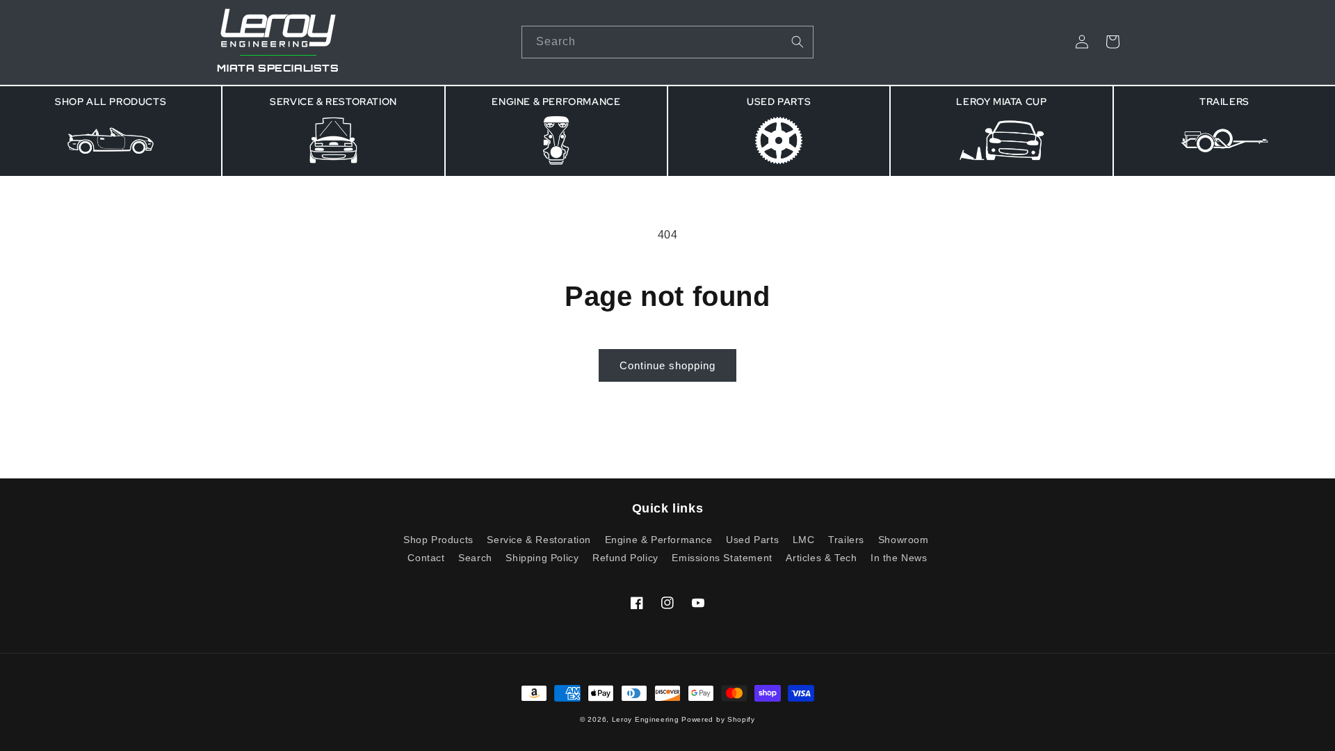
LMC (804, 539)
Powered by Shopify (718, 719)
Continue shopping (667, 365)
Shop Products (438, 540)
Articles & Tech (821, 557)
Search (475, 557)
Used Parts (752, 539)
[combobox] (667, 42)
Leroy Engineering (645, 719)
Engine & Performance (659, 539)
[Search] (797, 41)
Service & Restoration (539, 539)
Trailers (846, 539)
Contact (425, 557)
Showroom (903, 539)
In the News (899, 557)
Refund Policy (625, 557)
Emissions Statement (722, 557)
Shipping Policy (541, 557)
